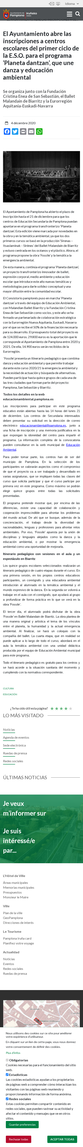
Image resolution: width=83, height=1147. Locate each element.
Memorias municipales (18, 887)
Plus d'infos (13, 1052)
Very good (70, 707)
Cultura (8, 688)
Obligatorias (18, 1060)
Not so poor (56, 707)
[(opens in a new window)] (41, 1021)
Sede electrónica (58, 3)
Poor (52, 707)
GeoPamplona (13, 918)
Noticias (9, 729)
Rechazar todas (18, 1139)
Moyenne (61, 707)
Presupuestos (12, 892)
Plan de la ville (12, 913)
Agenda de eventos (16, 737)
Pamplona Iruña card (17, 938)
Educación (10, 694)
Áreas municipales (15, 882)
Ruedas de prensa (15, 753)
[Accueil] (20, 14)
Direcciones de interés (18, 922)
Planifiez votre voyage (18, 943)
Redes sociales (13, 761)
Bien (65, 707)
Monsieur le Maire (15, 897)
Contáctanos (51, 3)
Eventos (8, 964)
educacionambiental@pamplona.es (43, 425)
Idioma (70, 3)
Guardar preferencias (22, 1124)
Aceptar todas (62, 1139)
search (77, 13)
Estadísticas (18, 1075)
